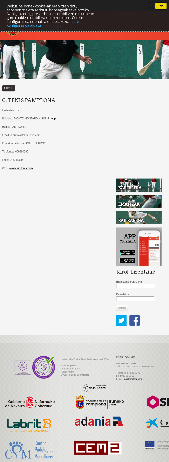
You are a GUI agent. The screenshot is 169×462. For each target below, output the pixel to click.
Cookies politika (69, 365)
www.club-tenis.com (21, 168)
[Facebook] (134, 317)
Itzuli (9, 88)
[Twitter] (122, 317)
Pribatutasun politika (71, 368)
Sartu (122, 308)
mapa (53, 118)
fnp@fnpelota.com (133, 379)
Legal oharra (67, 371)
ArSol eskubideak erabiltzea (75, 375)
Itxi (161, 6)
